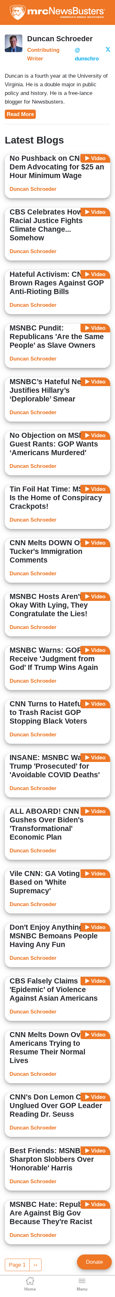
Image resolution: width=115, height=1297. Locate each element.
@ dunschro (87, 54)
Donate (94, 1262)
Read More (20, 114)
